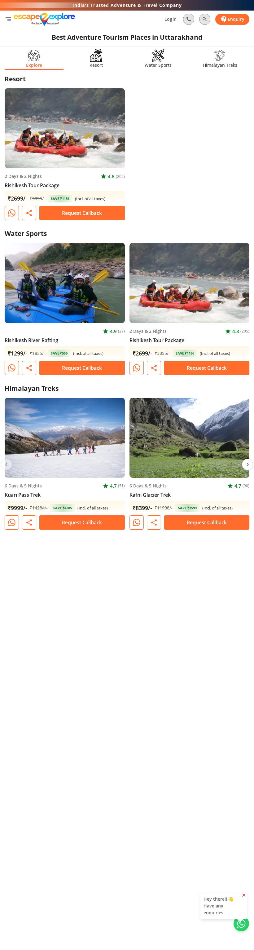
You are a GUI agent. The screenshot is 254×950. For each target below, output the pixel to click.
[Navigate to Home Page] (44, 19)
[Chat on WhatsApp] (12, 213)
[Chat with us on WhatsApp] (241, 923)
